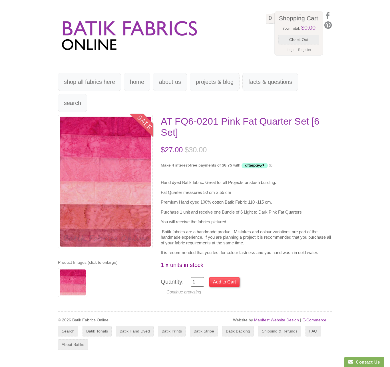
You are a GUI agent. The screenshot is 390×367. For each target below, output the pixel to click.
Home (137, 82)
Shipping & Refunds (279, 331)
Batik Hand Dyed (135, 331)
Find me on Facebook (328, 15)
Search (72, 103)
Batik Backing (238, 331)
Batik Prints (172, 331)
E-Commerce (314, 320)
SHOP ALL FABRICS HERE (89, 82)
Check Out (298, 39)
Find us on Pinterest (328, 25)
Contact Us (366, 362)
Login (291, 50)
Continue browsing (183, 291)
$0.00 (308, 28)
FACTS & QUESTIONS (270, 82)
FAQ (313, 331)
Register (304, 50)
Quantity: (172, 282)
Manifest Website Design (276, 320)
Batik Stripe (204, 331)
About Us (170, 82)
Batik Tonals (97, 331)
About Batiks (73, 344)
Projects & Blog (215, 82)
